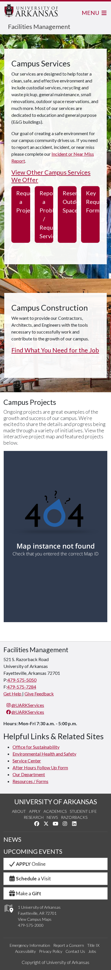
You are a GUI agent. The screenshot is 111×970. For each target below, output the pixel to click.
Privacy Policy (50, 951)
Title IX (93, 945)
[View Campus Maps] (8, 914)
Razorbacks (74, 817)
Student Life (83, 811)
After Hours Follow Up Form (40, 767)
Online (31, 864)
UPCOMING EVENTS (32, 851)
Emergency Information (30, 945)
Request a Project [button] (23, 202)
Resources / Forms (30, 781)
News (52, 817)
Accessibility (25, 951)
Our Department (29, 774)
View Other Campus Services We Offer (51, 176)
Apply (34, 811)
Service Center (27, 760)
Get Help (12, 693)
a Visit (33, 879)
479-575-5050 (21, 680)
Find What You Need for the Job (55, 350)
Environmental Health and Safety (44, 753)
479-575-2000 (31, 925)
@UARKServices (27, 705)
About (19, 811)
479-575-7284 (21, 686)
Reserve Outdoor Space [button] (70, 202)
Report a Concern (68, 945)
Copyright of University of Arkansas (55, 962)
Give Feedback (39, 693)
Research (34, 817)
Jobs (92, 951)
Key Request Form (93, 202)
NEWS (12, 839)
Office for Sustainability (36, 747)
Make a (28, 893)
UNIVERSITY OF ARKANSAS (55, 802)
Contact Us (75, 951)
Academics (55, 811)
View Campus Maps (35, 919)
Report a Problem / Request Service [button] (47, 214)
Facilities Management (39, 26)
